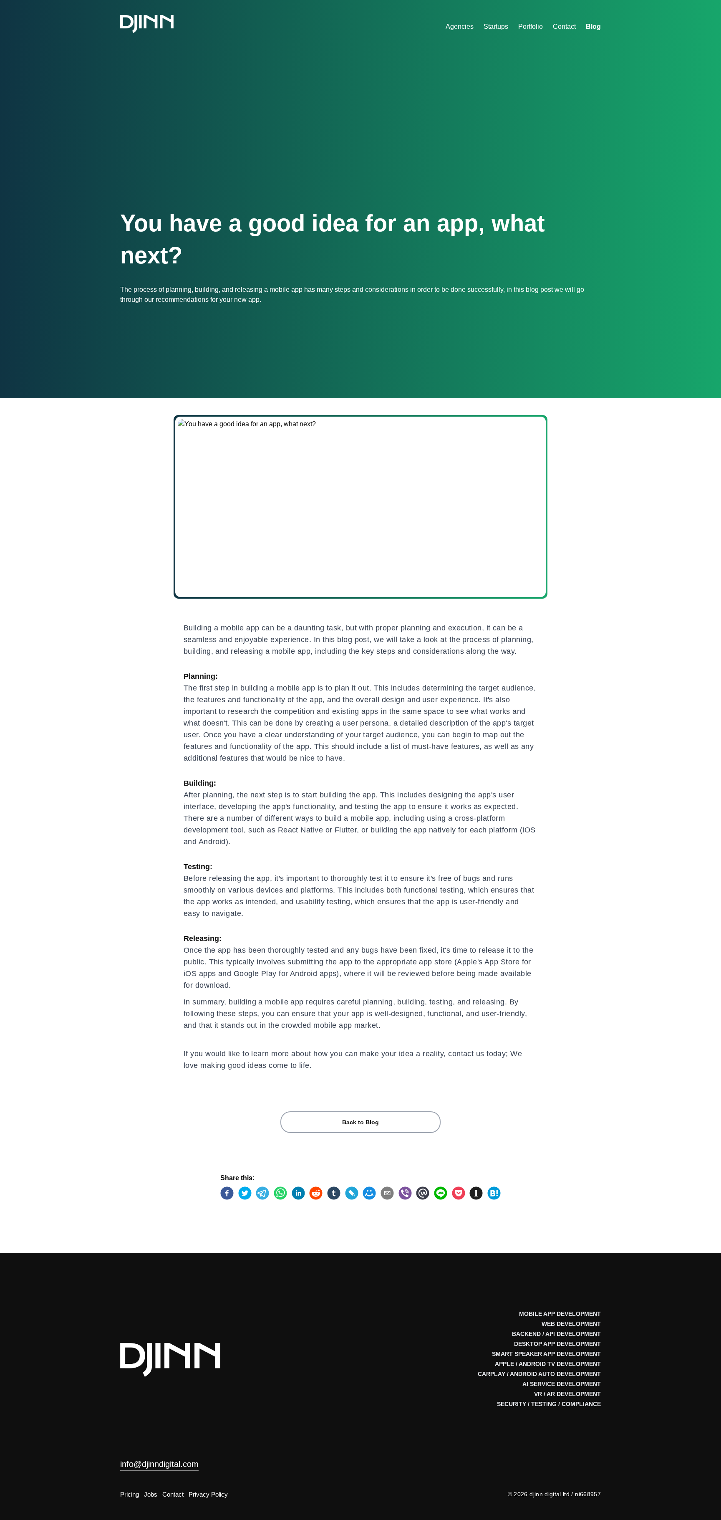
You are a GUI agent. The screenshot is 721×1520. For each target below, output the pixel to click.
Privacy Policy (208, 1494)
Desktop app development (557, 1343)
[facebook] (227, 1193)
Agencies (460, 26)
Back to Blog (360, 1122)
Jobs (150, 1494)
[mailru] (369, 1193)
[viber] (405, 1193)
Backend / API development (556, 1333)
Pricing (129, 1494)
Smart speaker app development (546, 1354)
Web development (571, 1323)
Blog (593, 26)
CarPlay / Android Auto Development (539, 1374)
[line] (440, 1193)
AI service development (561, 1384)
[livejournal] (351, 1193)
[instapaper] (476, 1193)
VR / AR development (567, 1394)
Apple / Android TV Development (548, 1364)
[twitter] (245, 1193)
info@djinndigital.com (159, 1464)
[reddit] (316, 1193)
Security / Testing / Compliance (549, 1404)
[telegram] (262, 1193)
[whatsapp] (280, 1193)
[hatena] (494, 1193)
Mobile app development (560, 1313)
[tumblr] (333, 1193)
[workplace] (422, 1193)
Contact (564, 26)
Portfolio (530, 26)
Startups (496, 26)
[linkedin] (298, 1193)
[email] (387, 1193)
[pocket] (458, 1193)
